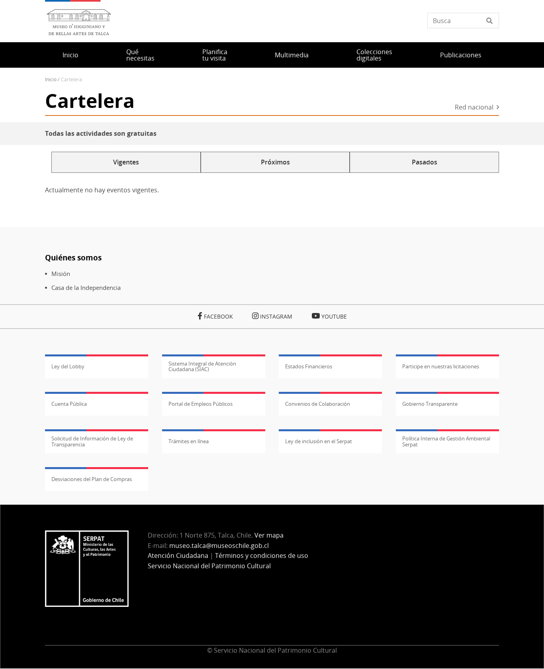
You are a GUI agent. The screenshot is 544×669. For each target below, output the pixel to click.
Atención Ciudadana (178, 555)
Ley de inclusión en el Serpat (318, 441)
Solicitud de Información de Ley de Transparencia (92, 441)
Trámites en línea (188, 441)
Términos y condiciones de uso (261, 555)
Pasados (424, 162)
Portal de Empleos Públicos (200, 403)
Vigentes (126, 162)
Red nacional (474, 107)
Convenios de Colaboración (317, 403)
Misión (60, 274)
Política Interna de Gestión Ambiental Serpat (446, 441)
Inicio (70, 55)
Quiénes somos (73, 257)
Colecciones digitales (374, 55)
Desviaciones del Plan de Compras (91, 479)
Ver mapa (269, 535)
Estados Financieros (308, 366)
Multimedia (292, 55)
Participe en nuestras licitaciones (440, 366)
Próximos (275, 162)
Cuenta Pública (69, 403)
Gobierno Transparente (430, 403)
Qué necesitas (140, 55)
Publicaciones (460, 55)
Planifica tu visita (214, 55)
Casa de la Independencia (86, 287)
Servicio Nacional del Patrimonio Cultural (209, 565)
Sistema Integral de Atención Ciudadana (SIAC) (202, 366)
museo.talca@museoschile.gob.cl (219, 545)
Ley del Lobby (67, 366)
